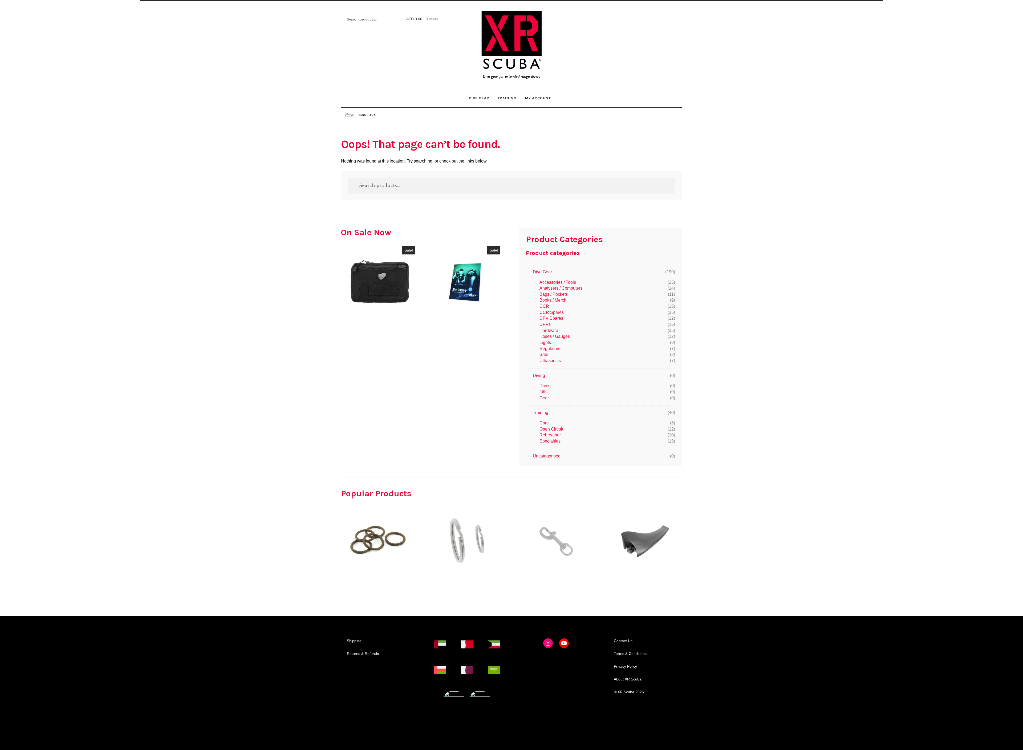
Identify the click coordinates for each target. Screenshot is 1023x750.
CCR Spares (551, 312)
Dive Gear (479, 98)
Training (507, 98)
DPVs (545, 324)
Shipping (354, 641)
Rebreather (550, 435)
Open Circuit (551, 429)
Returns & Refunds (363, 654)
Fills (543, 392)
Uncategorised (547, 456)
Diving (539, 375)
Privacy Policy (625, 666)
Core (544, 423)
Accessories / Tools (557, 282)
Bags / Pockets (553, 294)
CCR (544, 306)
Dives (544, 385)
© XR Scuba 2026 (629, 692)
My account (538, 98)
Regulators (549, 348)
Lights (545, 342)
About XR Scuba (628, 679)
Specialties (550, 441)
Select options (378, 540)
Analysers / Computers (560, 288)
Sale (543, 354)
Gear (544, 398)
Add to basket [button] (380, 281)
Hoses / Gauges (554, 336)
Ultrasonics (550, 360)
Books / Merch (552, 300)
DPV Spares (551, 318)
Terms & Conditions (630, 654)
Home (349, 115)
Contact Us (623, 641)
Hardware (548, 330)
